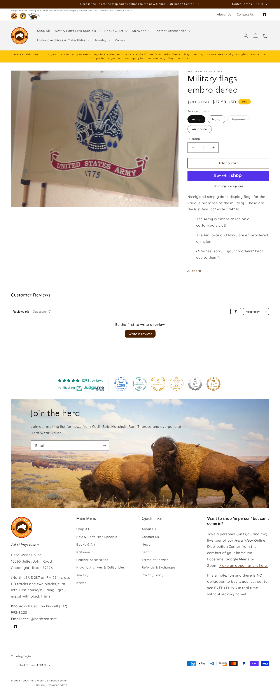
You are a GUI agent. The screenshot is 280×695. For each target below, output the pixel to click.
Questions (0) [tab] (42, 311)
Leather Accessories (92, 560)
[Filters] (235, 311)
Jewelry (82, 575)
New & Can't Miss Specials (96, 537)
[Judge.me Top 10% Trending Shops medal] (213, 384)
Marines (241, 120)
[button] (77, 30)
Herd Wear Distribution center (49, 680)
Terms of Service (155, 560)
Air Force (199, 129)
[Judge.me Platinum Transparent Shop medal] (140, 384)
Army (196, 119)
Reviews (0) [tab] (21, 311)
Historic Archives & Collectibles (100, 568)
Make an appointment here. (243, 565)
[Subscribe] (104, 445)
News (146, 544)
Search (147, 552)
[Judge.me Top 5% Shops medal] (195, 384)
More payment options (228, 186)
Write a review (140, 334)
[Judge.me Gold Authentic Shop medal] (158, 384)
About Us (149, 529)
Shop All (82, 529)
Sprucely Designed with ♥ (52, 684)
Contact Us (150, 537)
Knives (81, 583)
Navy (216, 119)
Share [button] (196, 271)
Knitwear (83, 552)
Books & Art (85, 544)
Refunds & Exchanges (158, 568)
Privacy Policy (152, 575)
